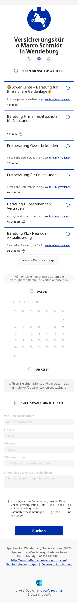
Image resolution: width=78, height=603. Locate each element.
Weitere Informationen (57, 99)
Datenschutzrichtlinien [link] (57, 564)
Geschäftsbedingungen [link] (21, 564)
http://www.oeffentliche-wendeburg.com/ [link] (39, 560)
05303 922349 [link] (48, 556)
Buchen (39, 530)
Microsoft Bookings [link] (50, 590)
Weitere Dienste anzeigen (39, 260)
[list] (39, 169)
